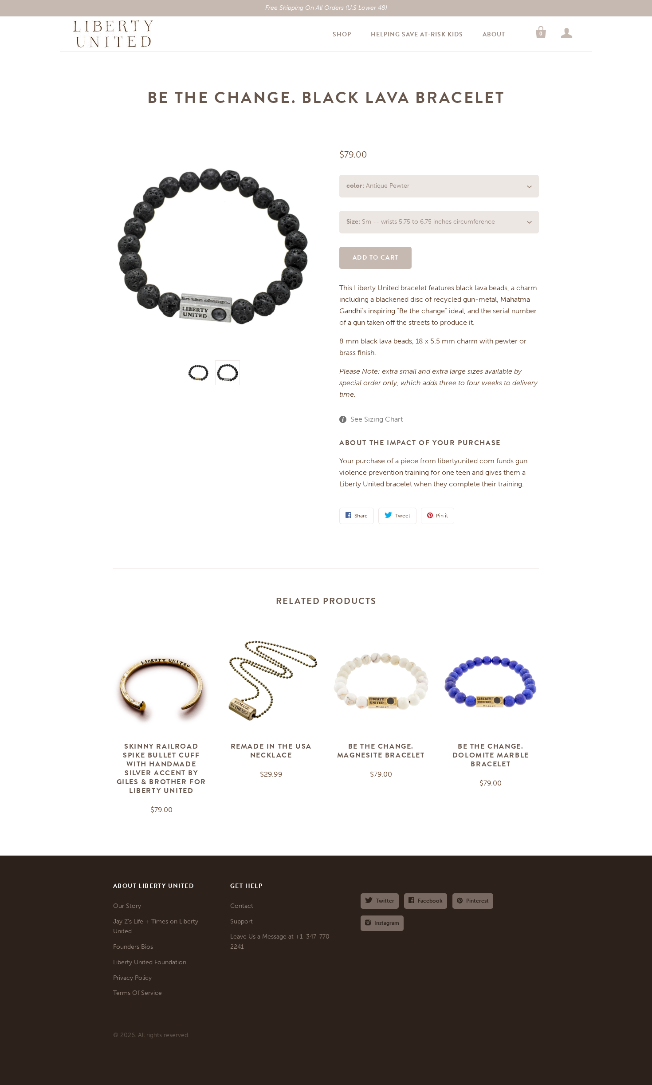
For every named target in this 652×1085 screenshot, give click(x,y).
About (494, 34)
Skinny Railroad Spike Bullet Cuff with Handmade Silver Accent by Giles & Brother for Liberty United (161, 768)
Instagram (386, 923)
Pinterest (477, 901)
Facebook (430, 901)
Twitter (385, 901)
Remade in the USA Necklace (271, 751)
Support (241, 921)
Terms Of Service (137, 993)
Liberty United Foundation (149, 962)
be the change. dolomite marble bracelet (490, 755)
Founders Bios (133, 947)
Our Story (127, 906)
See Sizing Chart (376, 419)
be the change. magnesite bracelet (381, 751)
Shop (342, 34)
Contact (241, 906)
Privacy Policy (132, 978)
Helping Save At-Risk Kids (417, 34)
